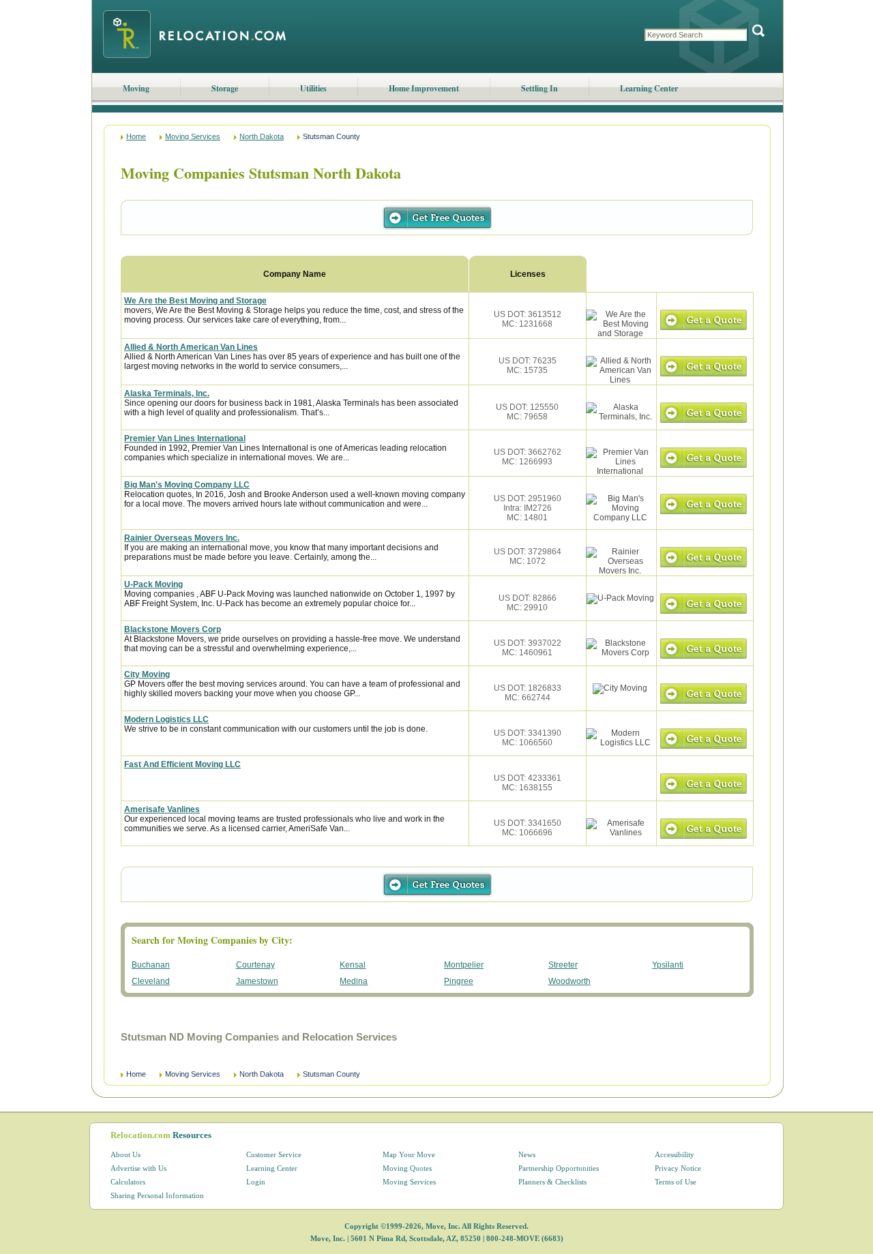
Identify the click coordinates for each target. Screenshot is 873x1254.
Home (136, 136)
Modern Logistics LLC (166, 719)
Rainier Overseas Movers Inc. (181, 538)
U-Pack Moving (153, 584)
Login (255, 1182)
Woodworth (569, 981)
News (526, 1154)
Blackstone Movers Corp (172, 629)
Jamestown (257, 981)
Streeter (563, 965)
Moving (136, 88)
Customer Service (273, 1154)
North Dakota (261, 136)
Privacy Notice (678, 1168)
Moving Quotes (407, 1168)
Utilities (313, 88)
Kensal (353, 965)
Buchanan (151, 965)
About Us (125, 1154)
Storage (224, 88)
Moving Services (192, 136)
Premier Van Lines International (185, 438)
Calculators (127, 1182)
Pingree (458, 981)
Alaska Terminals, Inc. (166, 393)
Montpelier (464, 965)
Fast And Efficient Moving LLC (182, 764)
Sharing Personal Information (157, 1195)
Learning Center (649, 88)
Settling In (539, 88)
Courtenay (255, 965)
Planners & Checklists (552, 1182)
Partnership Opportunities (558, 1168)
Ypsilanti (667, 965)
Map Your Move (409, 1154)
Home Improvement (424, 88)
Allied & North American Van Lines (191, 347)
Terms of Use (675, 1182)
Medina (354, 981)
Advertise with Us (138, 1168)
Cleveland (151, 981)
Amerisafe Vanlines (162, 809)
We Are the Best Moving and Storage (195, 300)
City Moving (147, 674)
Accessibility (674, 1154)
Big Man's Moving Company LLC (187, 485)
